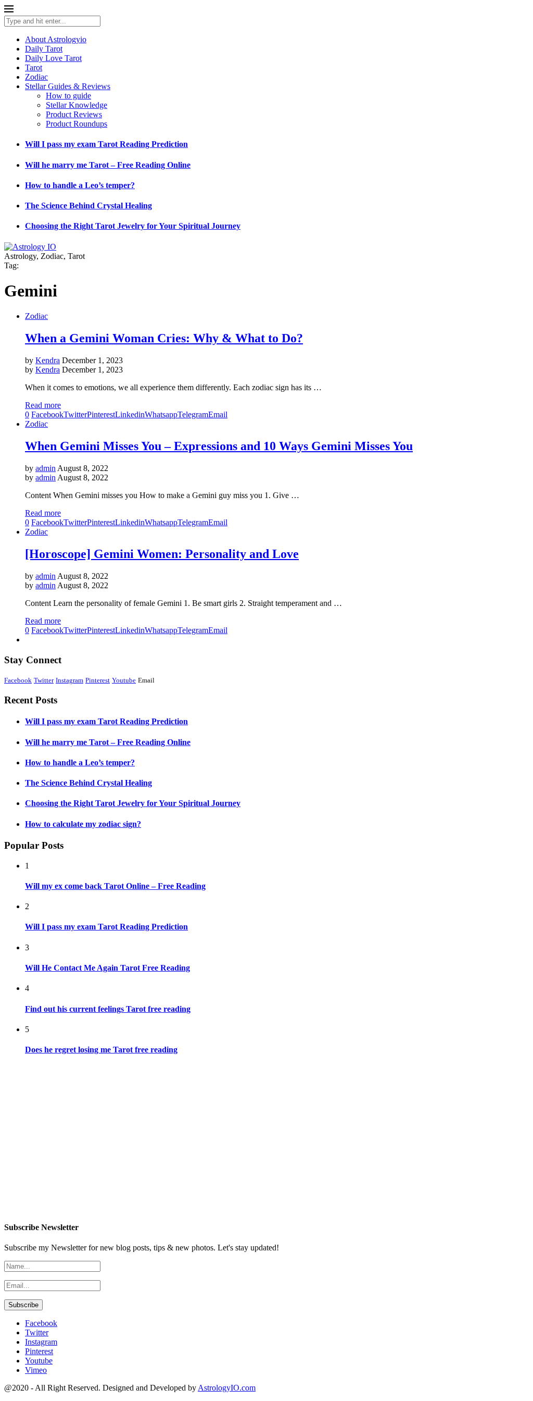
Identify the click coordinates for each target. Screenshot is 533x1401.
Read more (43, 405)
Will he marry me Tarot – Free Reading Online (108, 164)
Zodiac (36, 76)
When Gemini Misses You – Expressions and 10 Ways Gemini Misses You (219, 446)
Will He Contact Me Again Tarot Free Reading (107, 967)
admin (45, 468)
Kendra (47, 360)
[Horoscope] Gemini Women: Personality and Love (162, 554)
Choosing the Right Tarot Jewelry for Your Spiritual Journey (132, 225)
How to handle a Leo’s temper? (80, 185)
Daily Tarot (43, 48)
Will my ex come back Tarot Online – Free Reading (115, 886)
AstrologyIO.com (227, 1387)
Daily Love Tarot (53, 58)
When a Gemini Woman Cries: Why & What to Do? (164, 338)
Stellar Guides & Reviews (67, 86)
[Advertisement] (266, 1138)
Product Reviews (74, 114)
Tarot (33, 67)
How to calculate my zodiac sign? (83, 824)
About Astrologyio (55, 39)
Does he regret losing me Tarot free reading (101, 1049)
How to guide (68, 95)
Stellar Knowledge (76, 105)
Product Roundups (76, 123)
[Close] (9, 10)
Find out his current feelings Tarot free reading (108, 1009)
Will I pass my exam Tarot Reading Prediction (106, 144)
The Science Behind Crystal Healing (88, 205)
